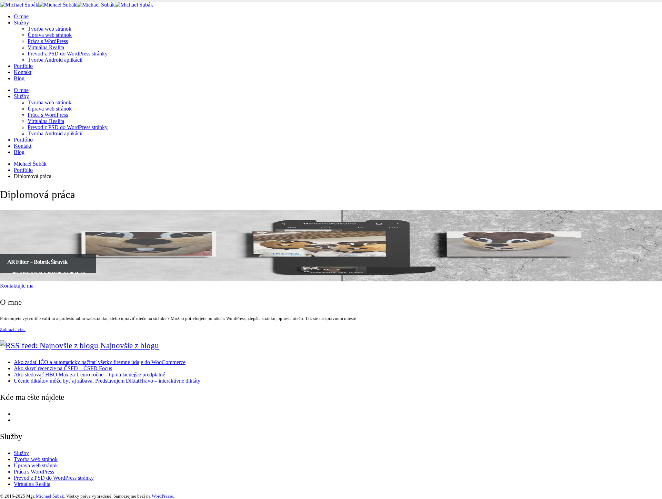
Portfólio (23, 66)
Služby (21, 22)
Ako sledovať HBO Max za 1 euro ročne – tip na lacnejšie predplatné (89, 374)
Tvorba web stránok (49, 29)
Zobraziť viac (13, 329)
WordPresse (162, 496)
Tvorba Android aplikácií (55, 60)
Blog (19, 78)
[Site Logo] (76, 5)
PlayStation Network (36, 420)
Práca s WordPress (48, 41)
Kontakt (22, 72)
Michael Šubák (50, 496)
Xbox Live (26, 414)
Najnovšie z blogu (129, 345)
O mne (21, 16)
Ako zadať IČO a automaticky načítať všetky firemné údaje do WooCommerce (99, 362)
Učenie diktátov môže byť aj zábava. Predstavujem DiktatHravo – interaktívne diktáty (107, 381)
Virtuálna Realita (46, 47)
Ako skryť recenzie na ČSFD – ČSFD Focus (63, 368)
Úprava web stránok (50, 35)
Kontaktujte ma (16, 286)
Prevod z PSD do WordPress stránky (68, 53)
